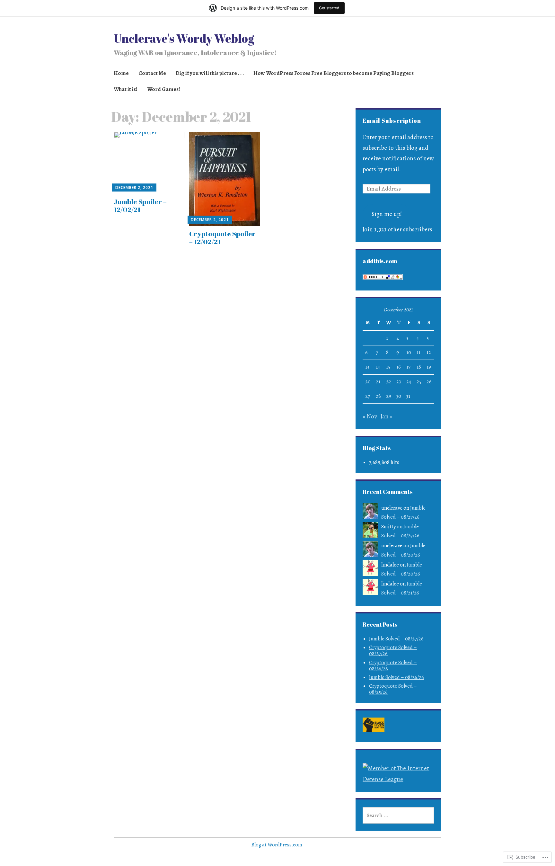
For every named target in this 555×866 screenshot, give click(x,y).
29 (388, 396)
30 (398, 396)
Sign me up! (387, 214)
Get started (329, 7)
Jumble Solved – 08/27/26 (396, 638)
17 (408, 367)
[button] (373, 726)
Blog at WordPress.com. (277, 844)
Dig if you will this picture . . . (210, 73)
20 (368, 381)
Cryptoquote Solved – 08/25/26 (393, 689)
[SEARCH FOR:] (398, 815)
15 (388, 367)
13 (367, 367)
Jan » (386, 416)
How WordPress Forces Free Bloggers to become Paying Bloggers (333, 73)
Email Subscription (392, 120)
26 (429, 381)
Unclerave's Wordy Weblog (184, 38)
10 (408, 352)
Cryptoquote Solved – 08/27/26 (393, 650)
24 (408, 381)
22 (388, 381)
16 (398, 367)
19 (429, 367)
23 (398, 381)
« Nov (370, 416)
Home (121, 73)
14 (378, 367)
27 (367, 396)
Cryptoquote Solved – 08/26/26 (393, 665)
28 (378, 396)
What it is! (125, 89)
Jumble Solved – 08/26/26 (396, 677)
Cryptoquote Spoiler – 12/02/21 (222, 237)
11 (418, 352)
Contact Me (152, 73)
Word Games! (163, 89)
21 (378, 381)
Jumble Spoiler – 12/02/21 (140, 205)
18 (419, 367)
